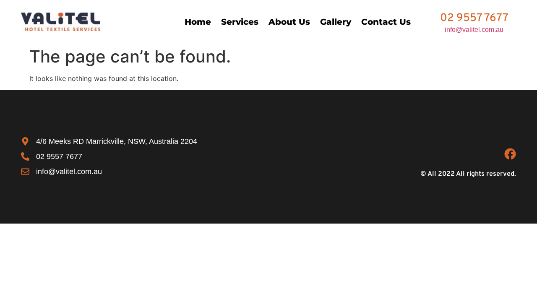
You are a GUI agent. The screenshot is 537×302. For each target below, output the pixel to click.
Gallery (335, 22)
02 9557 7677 (474, 18)
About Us (289, 22)
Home (198, 22)
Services (239, 22)
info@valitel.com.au (474, 29)
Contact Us (386, 22)
